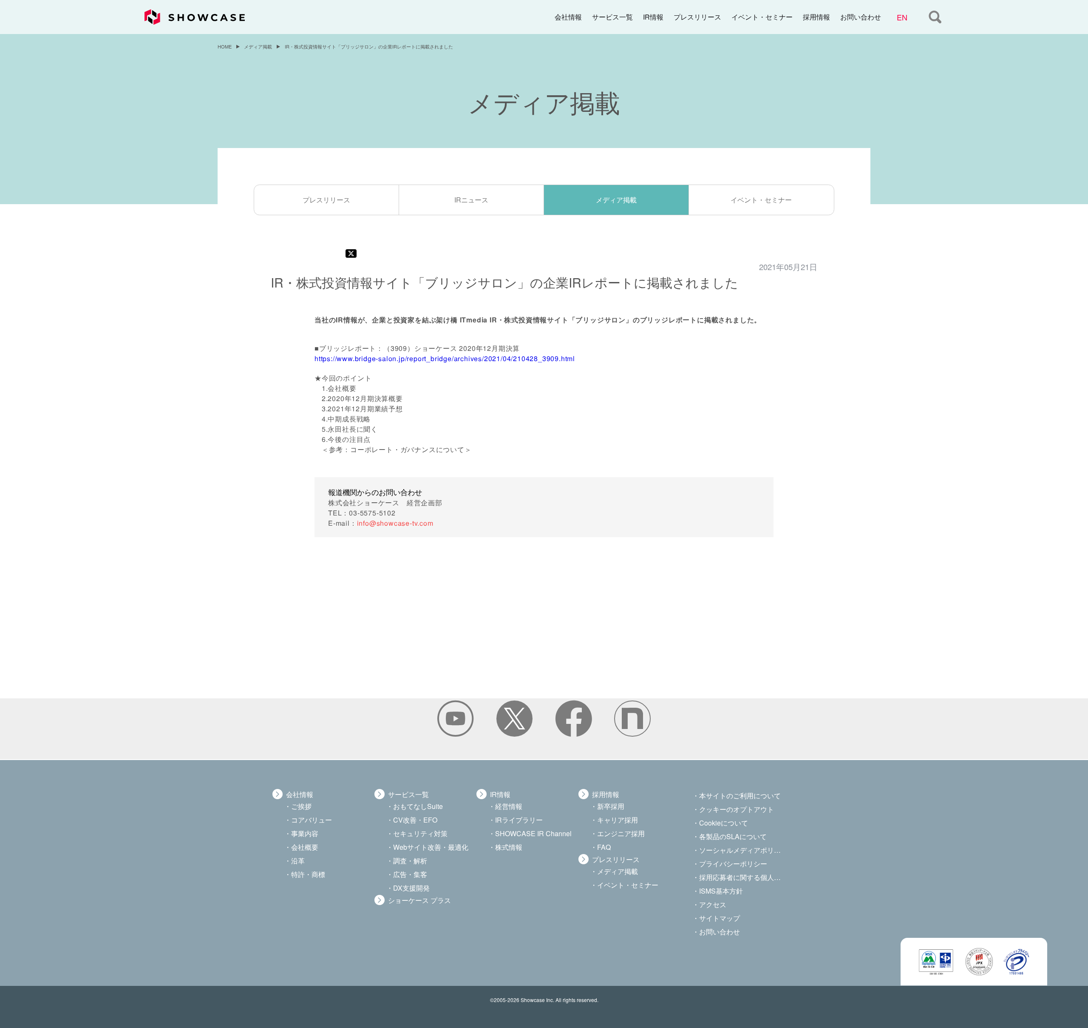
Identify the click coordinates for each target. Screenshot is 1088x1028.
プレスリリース (697, 17)
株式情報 (508, 847)
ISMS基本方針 (721, 891)
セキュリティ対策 (420, 833)
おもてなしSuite (418, 806)
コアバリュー (311, 820)
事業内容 (304, 833)
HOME (225, 46)
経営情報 (508, 806)
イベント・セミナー (762, 17)
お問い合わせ (860, 17)
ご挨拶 (301, 806)
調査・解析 (410, 861)
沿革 (298, 861)
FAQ (604, 847)
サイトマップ (719, 918)
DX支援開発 (411, 888)
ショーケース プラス (419, 900)
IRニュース (471, 200)
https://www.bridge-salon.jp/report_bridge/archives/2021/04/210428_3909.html (444, 358)
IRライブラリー (519, 820)
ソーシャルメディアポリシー (740, 850)
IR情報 (653, 17)
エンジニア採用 (621, 833)
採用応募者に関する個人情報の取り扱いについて (740, 877)
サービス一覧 (612, 17)
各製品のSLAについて (733, 836)
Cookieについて (723, 823)
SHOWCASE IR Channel (533, 833)
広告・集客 (410, 874)
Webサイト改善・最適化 (430, 847)
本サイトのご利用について (740, 795)
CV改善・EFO (415, 820)
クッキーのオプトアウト (736, 809)
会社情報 (568, 17)
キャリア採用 (617, 820)
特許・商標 (308, 874)
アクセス (712, 904)
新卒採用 (610, 806)
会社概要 (304, 847)
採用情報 (816, 17)
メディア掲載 (258, 46)
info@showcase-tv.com (395, 522)
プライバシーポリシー (733, 864)
